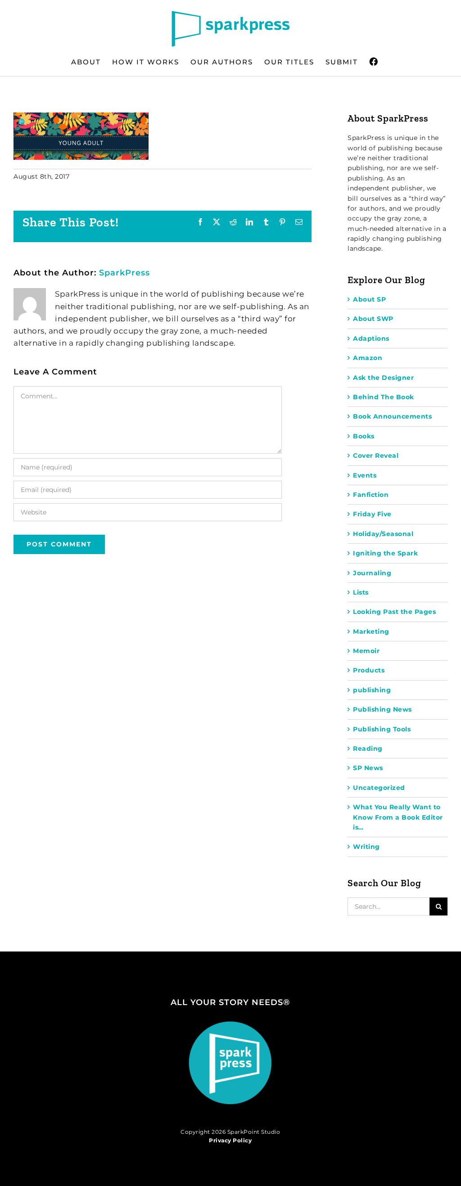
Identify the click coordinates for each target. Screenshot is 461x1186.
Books (364, 436)
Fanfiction (371, 495)
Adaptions (371, 338)
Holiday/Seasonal (383, 534)
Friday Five (372, 514)
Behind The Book (383, 397)
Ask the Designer (383, 378)
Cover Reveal (375, 455)
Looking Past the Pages (394, 612)
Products (368, 670)
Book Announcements (392, 416)
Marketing (371, 631)
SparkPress (124, 273)
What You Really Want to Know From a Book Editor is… (398, 817)
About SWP (373, 319)
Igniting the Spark (385, 553)
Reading (368, 748)
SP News (368, 768)
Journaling (372, 573)
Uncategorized (379, 788)
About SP (369, 299)
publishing (372, 690)
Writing (366, 847)
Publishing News (382, 709)
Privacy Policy (230, 1140)
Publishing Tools (382, 729)
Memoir (366, 651)
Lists (361, 592)
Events (364, 475)
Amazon (367, 358)
